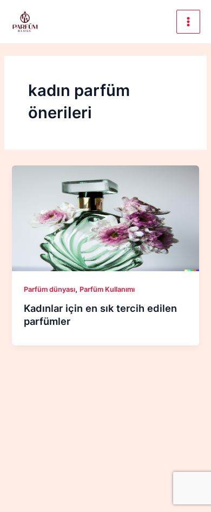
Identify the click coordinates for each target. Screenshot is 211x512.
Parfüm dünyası (49, 289)
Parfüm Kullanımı (107, 289)
